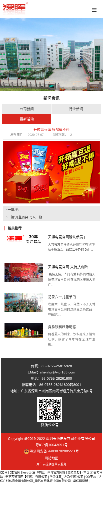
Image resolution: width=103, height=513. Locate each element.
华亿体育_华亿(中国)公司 (66, 477)
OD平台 (91, 477)
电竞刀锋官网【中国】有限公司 (26, 477)
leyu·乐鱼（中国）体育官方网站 (43, 472)
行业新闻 (76, 109)
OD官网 (15, 472)
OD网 (4, 472)
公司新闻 (27, 109)
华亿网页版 (80, 481)
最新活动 (27, 119)
